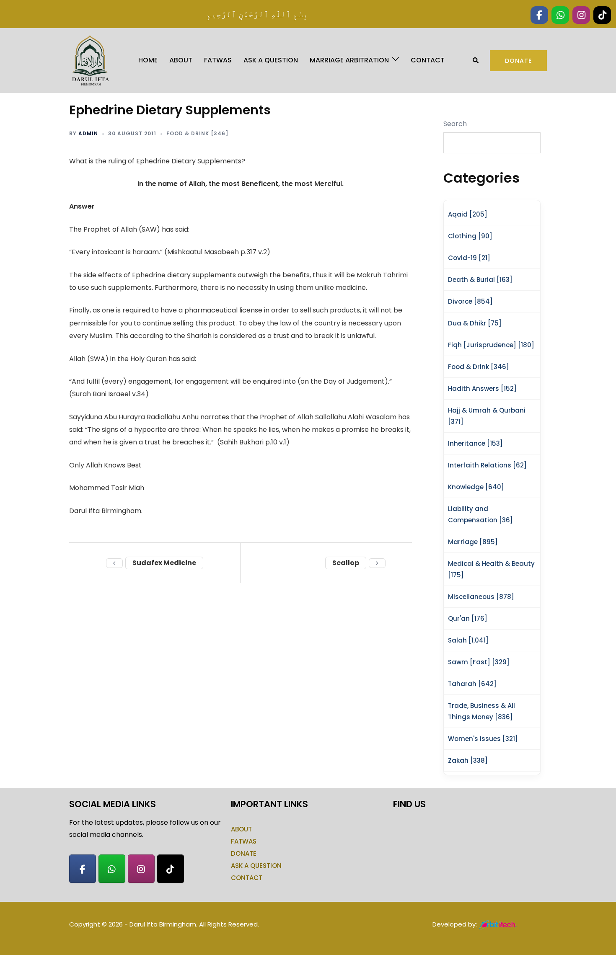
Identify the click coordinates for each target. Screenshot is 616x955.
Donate (518, 61)
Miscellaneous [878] (481, 596)
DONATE (243, 853)
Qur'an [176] (467, 618)
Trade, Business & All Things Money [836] (481, 711)
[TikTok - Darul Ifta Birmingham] (170, 868)
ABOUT (180, 60)
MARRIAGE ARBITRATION (349, 60)
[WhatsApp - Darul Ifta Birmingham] (111, 868)
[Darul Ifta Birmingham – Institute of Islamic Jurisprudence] (89, 60)
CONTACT (428, 60)
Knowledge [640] (476, 487)
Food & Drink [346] (197, 133)
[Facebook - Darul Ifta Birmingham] (82, 868)
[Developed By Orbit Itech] (498, 924)
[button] (476, 60)
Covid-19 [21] (469, 257)
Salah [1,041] (468, 640)
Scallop (345, 563)
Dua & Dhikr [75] (475, 323)
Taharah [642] (472, 683)
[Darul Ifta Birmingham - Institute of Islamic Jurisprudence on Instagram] (141, 868)
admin (88, 133)
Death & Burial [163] (480, 279)
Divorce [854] (470, 301)
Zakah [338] (468, 760)
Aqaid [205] (467, 214)
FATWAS (218, 60)
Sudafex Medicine (164, 563)
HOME (148, 60)
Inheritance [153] (475, 443)
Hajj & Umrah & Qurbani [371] (486, 416)
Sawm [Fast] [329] (479, 662)
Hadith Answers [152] (482, 388)
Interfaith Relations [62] (487, 465)
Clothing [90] (470, 236)
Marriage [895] (473, 541)
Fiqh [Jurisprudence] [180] (491, 345)
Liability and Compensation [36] (480, 514)
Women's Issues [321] (483, 738)
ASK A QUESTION (270, 60)
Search (455, 124)
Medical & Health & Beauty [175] (491, 569)
